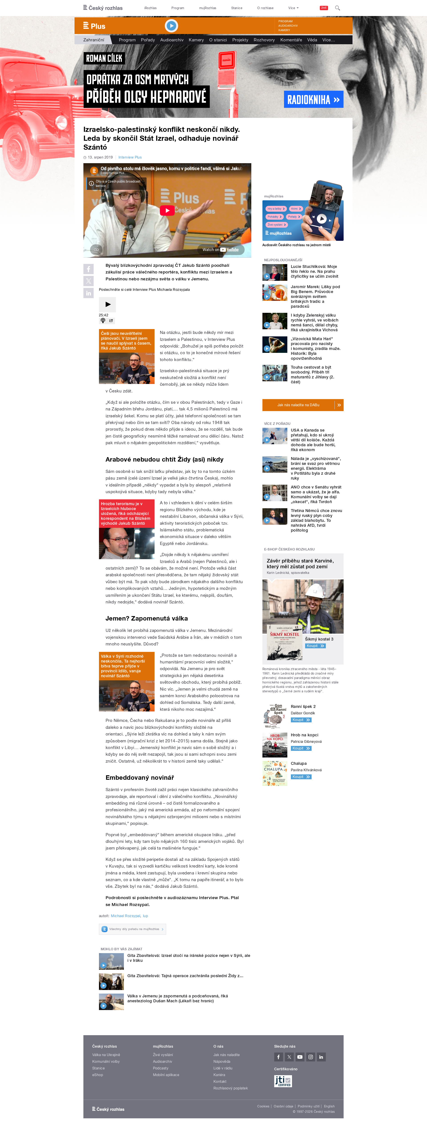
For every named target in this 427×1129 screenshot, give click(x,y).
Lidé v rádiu (223, 1068)
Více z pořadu (277, 424)
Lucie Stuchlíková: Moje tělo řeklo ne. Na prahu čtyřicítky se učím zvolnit (314, 271)
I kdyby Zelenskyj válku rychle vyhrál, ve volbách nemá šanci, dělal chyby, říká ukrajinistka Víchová (314, 322)
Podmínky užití (309, 1106)
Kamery (284, 30)
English (329, 1106)
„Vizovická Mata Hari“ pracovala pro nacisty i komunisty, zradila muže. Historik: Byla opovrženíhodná (315, 348)
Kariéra (219, 1075)
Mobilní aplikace (166, 1075)
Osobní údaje (284, 1106)
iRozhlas (150, 8)
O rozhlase (265, 8)
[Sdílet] (111, 321)
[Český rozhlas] (103, 8)
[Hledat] (338, 8)
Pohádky (273, 216)
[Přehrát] (107, 304)
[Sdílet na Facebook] (88, 269)
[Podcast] (103, 321)
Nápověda (222, 1061)
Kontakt (220, 1081)
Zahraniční (93, 39)
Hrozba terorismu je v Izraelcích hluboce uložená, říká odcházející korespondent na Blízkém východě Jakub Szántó (125, 513)
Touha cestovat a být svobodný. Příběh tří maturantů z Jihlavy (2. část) (312, 374)
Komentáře (291, 39)
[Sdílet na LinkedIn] (88, 293)
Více (328, 39)
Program (177, 8)
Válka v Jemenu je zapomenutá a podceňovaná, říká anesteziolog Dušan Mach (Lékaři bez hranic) (177, 998)
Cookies (263, 1106)
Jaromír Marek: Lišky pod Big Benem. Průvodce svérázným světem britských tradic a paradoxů (315, 296)
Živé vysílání (275, 224)
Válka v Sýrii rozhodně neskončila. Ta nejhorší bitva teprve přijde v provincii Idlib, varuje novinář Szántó (123, 666)
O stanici (218, 39)
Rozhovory (264, 39)
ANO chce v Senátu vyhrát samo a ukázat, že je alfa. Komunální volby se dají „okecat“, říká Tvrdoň (316, 494)
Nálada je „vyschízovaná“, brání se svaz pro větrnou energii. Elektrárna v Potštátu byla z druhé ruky (316, 468)
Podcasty (161, 1068)
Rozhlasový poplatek (231, 1088)
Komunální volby (106, 1061)
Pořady (148, 39)
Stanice (236, 8)
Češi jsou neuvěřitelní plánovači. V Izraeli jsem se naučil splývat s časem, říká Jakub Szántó (126, 340)
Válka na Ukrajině (106, 1055)
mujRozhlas (207, 8)
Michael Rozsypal (125, 916)
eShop (97, 1075)
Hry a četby (274, 208)
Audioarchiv (288, 25)
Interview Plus (130, 157)
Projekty (240, 39)
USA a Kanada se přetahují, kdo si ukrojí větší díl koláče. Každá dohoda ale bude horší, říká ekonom (313, 440)
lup (145, 916)
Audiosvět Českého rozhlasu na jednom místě (296, 245)
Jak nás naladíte (227, 1055)
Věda (312, 39)
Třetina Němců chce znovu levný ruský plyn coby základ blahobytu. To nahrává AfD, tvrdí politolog (316, 520)
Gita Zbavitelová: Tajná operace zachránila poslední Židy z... (185, 975)
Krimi (294, 208)
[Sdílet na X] (88, 281)
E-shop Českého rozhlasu (289, 549)
